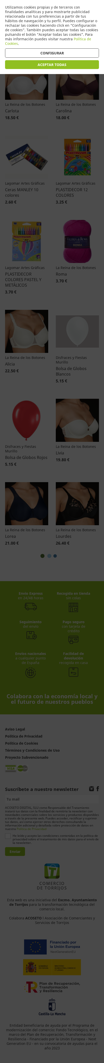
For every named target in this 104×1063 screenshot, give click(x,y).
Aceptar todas (52, 64)
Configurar (52, 53)
